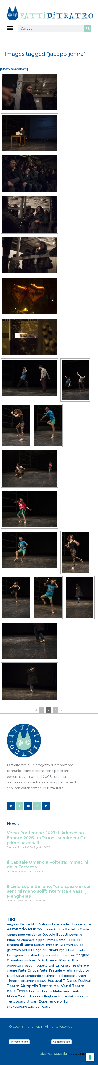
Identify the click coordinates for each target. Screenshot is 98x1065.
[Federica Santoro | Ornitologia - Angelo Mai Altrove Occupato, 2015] (79, 597)
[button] (10, 28)
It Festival (67, 955)
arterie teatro (53, 929)
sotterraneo (30, 980)
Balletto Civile (77, 929)
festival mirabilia (46, 945)
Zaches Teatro (39, 1006)
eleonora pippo (32, 940)
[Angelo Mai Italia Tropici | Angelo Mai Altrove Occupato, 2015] (29, 92)
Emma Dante (55, 940)
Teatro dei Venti (55, 985)
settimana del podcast (59, 975)
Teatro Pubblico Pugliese (37, 996)
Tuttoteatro (16, 1001)
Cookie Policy (61, 1041)
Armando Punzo (24, 929)
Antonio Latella (50, 924)
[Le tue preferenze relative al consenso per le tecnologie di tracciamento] (90, 1057)
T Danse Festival (77, 981)
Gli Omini (66, 945)
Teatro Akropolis (22, 986)
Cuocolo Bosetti (55, 935)
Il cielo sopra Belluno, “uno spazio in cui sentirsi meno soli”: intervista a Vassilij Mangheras (48, 891)
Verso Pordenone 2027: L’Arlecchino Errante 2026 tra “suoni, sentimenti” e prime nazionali (47, 837)
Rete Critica (28, 970)
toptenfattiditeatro (73, 996)
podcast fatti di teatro (41, 960)
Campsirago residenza (24, 934)
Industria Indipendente (41, 955)
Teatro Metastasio (55, 991)
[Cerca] (87, 28)
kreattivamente (79, 1053)
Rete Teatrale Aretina (57, 970)
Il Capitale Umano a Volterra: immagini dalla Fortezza (47, 865)
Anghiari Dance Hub (22, 924)
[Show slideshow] (14, 69)
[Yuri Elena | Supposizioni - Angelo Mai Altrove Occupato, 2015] (29, 133)
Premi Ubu (68, 960)
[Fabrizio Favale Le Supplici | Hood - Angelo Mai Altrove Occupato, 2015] (29, 378)
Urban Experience (42, 1001)
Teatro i (34, 991)
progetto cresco (19, 965)
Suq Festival (51, 980)
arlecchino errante (77, 924)
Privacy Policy (19, 1041)
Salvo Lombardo (28, 975)
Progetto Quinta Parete (51, 965)
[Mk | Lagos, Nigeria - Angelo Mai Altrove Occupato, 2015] (16, 425)
